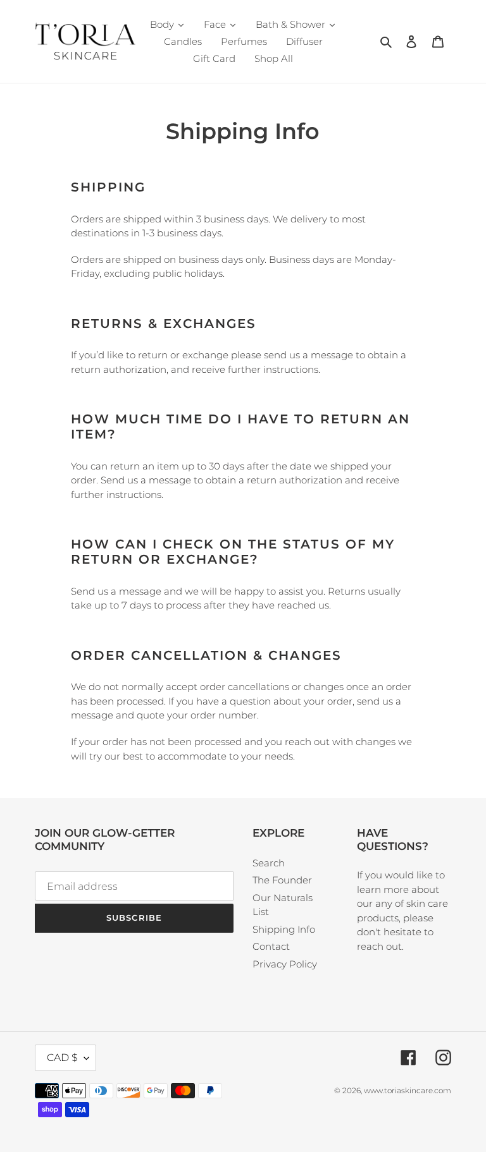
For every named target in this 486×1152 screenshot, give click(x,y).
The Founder (282, 880)
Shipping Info (283, 929)
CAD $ (62, 1058)
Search (268, 863)
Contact (271, 946)
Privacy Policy (284, 964)
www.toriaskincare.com (407, 1090)
